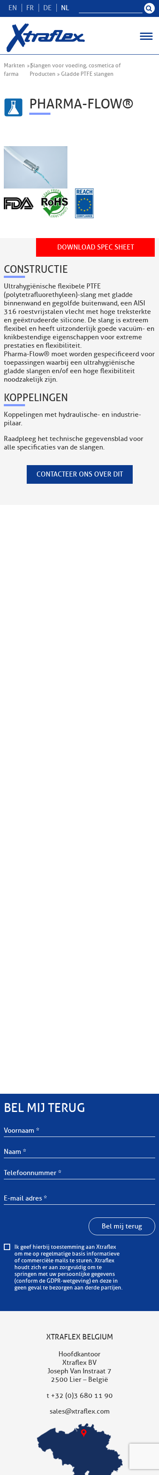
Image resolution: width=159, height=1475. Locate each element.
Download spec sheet (95, 247)
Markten (14, 65)
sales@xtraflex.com (80, 1411)
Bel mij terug (122, 1226)
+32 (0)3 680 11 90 (82, 1396)
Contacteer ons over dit (79, 474)
